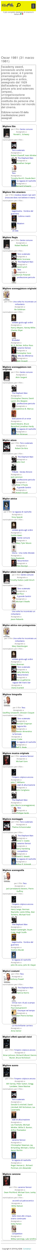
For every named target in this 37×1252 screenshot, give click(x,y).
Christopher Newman (20, 1145)
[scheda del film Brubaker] (13, 335)
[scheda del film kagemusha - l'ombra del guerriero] (13, 206)
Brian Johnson (9, 1055)
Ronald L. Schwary (21, 134)
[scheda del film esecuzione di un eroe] (13, 413)
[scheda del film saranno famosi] (13, 350)
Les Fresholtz (16, 1125)
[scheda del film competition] (13, 853)
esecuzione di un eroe (21, 418)
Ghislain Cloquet (27, 712)
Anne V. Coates (23, 841)
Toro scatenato (18, 150)
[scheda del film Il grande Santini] (13, 489)
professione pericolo (26, 277)
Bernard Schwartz (23, 186)
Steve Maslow (24, 1086)
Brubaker (16, 340)
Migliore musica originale (16, 753)
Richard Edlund (22, 1055)
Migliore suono (10, 1065)
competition (22, 851)
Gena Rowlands (17, 558)
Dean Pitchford (10, 1192)
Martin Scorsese (23, 259)
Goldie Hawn (16, 535)
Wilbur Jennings (18, 1239)
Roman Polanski (23, 275)
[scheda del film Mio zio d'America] (14, 358)
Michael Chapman (24, 723)
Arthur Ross (28, 345)
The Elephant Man (25, 158)
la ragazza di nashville (26, 181)
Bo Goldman (19, 309)
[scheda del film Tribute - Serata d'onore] (13, 467)
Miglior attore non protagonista (19, 571)
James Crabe (16, 739)
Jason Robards (17, 619)
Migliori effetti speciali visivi (17, 1036)
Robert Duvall (22, 492)
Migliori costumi (11, 970)
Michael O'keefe (23, 601)
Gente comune (26, 129)
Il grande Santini (24, 487)
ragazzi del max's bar (21, 682)
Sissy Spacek (17, 517)
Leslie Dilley (25, 912)
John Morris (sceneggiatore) (23, 805)
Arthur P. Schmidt (23, 864)
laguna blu (21, 726)
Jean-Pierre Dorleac (24, 1015)
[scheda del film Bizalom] (13, 226)
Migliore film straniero (14, 191)
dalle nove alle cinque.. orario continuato (21, 1217)
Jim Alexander (25, 1168)
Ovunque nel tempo (26, 1010)
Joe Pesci (20, 594)
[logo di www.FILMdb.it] (8, 5)
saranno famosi (24, 348)
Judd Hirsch (29, 580)
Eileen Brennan (17, 664)
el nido (15, 231)
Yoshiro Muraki (17, 950)
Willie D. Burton (25, 1127)
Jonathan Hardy (27, 426)
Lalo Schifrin (30, 1239)
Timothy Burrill (17, 178)
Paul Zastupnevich (19, 1008)
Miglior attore (10, 440)
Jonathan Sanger (24, 163)
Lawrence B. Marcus (25, 409)
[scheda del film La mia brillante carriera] (13, 1020)
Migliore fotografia (12, 694)
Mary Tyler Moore (23, 543)
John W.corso (16, 965)
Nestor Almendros (24, 731)
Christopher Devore (19, 398)
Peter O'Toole (22, 485)
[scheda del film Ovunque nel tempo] (13, 1013)
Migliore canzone (12, 1173)
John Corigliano (22, 790)
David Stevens (17, 424)
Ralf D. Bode (21, 747)
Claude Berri (30, 178)
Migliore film (9, 126)
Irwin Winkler (30, 155)
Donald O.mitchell (19, 1104)
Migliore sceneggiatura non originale (17, 368)
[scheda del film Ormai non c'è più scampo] (13, 997)
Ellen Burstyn (22, 566)
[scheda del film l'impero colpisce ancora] (13, 772)
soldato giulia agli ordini (22, 322)
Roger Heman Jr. (18, 1165)
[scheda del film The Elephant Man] (14, 160)
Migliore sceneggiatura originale (19, 288)
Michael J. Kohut (28, 1148)
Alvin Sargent (21, 377)
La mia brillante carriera (22, 1025)
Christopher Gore (23, 353)
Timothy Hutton (17, 580)
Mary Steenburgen (20, 646)
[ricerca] (18, 4)
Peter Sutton (22, 1083)
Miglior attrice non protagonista (19, 625)
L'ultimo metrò (24, 216)
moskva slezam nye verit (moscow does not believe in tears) (20, 196)
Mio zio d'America (25, 356)
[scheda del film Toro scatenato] (13, 145)
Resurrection (22, 560)
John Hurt (21, 462)
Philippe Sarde (22, 813)
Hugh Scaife (21, 932)
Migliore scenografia (13, 870)
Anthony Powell (17, 979)
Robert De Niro (21, 448)
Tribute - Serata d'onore (22, 472)
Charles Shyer (17, 330)
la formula (16, 734)
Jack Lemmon (17, 477)
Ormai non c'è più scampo (23, 1002)
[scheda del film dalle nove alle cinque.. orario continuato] (13, 1211)
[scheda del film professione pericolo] (13, 279)
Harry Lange (16, 909)
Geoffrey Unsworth (11, 712)
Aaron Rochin (17, 1150)
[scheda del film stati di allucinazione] (13, 787)
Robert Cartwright (18, 929)
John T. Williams (18, 782)
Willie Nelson (17, 1206)
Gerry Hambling (23, 848)
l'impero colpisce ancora (22, 777)
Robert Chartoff (17, 155)
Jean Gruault (22, 361)
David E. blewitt (23, 856)
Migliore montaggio (13, 818)
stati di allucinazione (26, 785)
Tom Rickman (22, 434)
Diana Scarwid (17, 687)
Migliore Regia (10, 237)
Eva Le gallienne (23, 680)
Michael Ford (24, 914)
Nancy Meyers (17, 327)
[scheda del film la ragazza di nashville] (13, 183)
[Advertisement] (18, 34)
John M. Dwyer (29, 965)
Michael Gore (22, 761)
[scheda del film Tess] (13, 168)
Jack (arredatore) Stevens (16, 888)
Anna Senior (16, 1031)
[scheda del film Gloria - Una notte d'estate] (13, 548)
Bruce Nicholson (23, 1057)
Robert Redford (21, 245)
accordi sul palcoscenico (23, 1200)
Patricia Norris (23, 993)
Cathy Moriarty (22, 672)
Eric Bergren (22, 401)
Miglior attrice (10, 498)
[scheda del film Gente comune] (6, 133)
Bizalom (20, 223)
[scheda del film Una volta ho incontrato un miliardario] (6, 295)
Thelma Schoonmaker (21, 827)
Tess (14, 173)
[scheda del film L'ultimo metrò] (14, 218)
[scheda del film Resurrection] (13, 563)
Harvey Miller (29, 327)
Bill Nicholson (25, 1107)
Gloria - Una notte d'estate (23, 553)
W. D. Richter (16, 345)
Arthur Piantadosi (18, 1130)
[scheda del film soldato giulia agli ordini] (13, 317)
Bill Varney (11, 1083)
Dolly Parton (16, 1224)
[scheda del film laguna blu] (13, 728)
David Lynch (22, 267)
